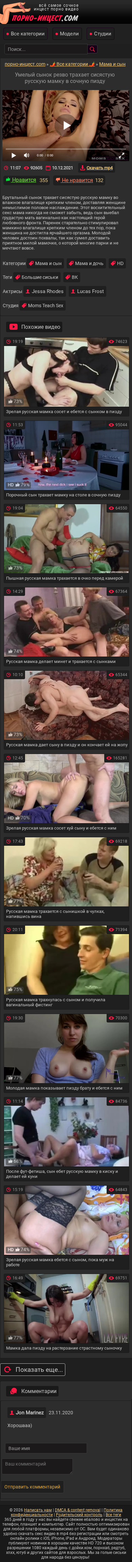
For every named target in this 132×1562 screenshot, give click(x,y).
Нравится (23, 180)
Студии (102, 34)
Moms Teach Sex (45, 305)
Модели (69, 34)
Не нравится (77, 180)
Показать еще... (39, 1369)
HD (120, 263)
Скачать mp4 (100, 167)
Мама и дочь (89, 263)
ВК (75, 277)
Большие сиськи (40, 277)
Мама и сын (48, 263)
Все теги (113, 1514)
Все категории (28, 34)
